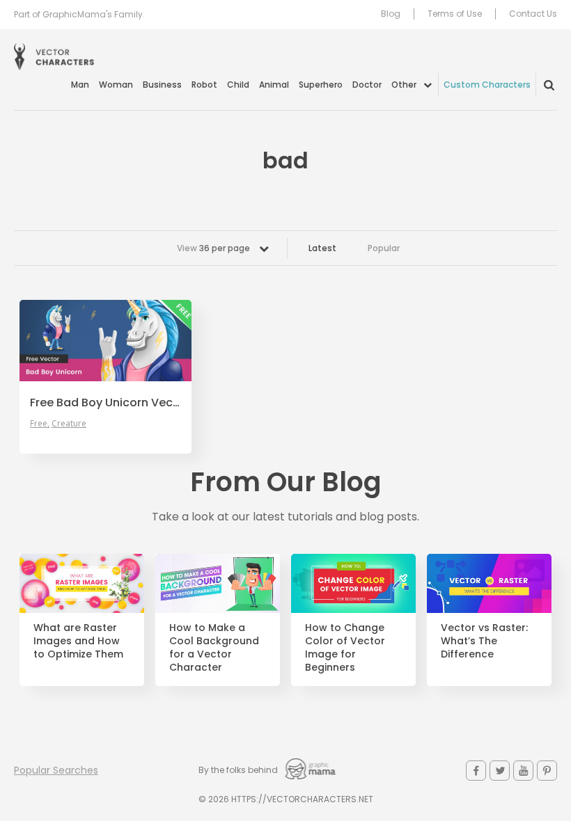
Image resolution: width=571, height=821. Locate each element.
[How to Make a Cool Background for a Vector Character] (217, 583)
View (213, 248)
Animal (274, 84)
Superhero (321, 84)
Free (38, 423)
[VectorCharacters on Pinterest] (547, 770)
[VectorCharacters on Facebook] (476, 770)
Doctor (367, 84)
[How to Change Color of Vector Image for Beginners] (353, 583)
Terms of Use (455, 13)
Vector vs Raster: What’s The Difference (484, 641)
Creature (69, 423)
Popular (384, 248)
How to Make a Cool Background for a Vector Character (214, 647)
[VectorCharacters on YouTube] (523, 770)
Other (403, 84)
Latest (322, 248)
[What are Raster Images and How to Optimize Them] (81, 583)
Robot (204, 84)
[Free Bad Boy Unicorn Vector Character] (105, 340)
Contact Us (533, 13)
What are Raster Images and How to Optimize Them (78, 641)
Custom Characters (487, 84)
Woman (116, 84)
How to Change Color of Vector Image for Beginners (345, 647)
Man (80, 84)
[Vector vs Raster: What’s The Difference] (489, 583)
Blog (390, 13)
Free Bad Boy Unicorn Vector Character (105, 402)
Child (238, 84)
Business (162, 84)
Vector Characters (54, 56)
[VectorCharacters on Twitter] (500, 770)
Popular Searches (56, 770)
